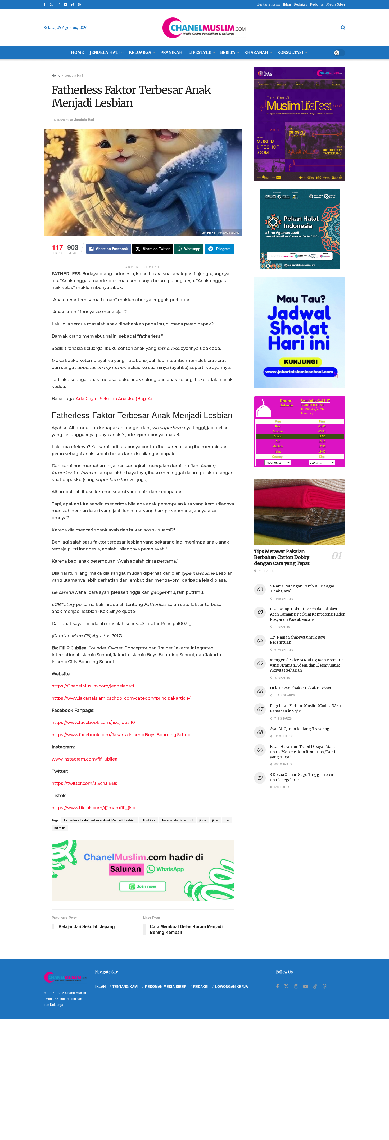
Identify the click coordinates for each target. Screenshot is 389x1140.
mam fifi (59, 828)
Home (77, 52)
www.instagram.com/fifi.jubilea (84, 759)
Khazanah (256, 52)
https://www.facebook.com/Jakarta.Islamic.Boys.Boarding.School (122, 734)
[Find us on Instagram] (58, 4)
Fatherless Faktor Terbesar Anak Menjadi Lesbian (99, 820)
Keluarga (140, 52)
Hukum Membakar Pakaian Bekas (300, 688)
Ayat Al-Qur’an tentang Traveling (299, 728)
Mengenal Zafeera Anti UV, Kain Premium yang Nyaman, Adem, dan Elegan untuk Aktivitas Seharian (306, 665)
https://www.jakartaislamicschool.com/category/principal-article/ (121, 698)
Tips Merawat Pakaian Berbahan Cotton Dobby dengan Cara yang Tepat (282, 557)
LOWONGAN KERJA (231, 986)
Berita (227, 52)
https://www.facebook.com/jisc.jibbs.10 (93, 722)
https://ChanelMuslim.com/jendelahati (93, 686)
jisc (227, 820)
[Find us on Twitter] (51, 4)
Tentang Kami (268, 4)
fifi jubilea (148, 820)
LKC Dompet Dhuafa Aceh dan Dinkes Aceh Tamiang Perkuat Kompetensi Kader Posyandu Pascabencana (307, 614)
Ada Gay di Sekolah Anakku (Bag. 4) (114, 398)
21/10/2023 (60, 119)
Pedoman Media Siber (327, 4)
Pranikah (171, 52)
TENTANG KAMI (125, 986)
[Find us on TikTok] (72, 4)
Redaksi (300, 4)
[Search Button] (343, 27)
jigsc (215, 820)
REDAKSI (201, 986)
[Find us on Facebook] (45, 4)
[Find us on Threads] (79, 4)
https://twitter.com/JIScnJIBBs (84, 783)
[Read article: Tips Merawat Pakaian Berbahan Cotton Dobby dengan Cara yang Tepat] (299, 512)
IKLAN (100, 986)
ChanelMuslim (75, 992)
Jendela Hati (105, 52)
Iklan (287, 4)
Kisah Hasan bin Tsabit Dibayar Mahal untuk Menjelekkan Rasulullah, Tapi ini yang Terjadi (304, 751)
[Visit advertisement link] (143, 870)
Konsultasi (290, 52)
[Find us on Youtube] (65, 4)
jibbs (202, 820)
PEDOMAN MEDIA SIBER (165, 986)
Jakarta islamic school (177, 820)
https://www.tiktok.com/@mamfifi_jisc (93, 807)
